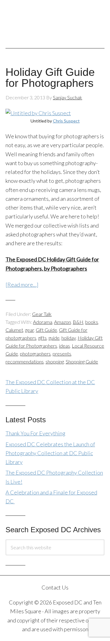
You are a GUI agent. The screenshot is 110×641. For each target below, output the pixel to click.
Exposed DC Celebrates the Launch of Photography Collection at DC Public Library (50, 453)
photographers (35, 353)
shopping (55, 361)
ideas (64, 346)
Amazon (62, 322)
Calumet (14, 330)
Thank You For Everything (35, 433)
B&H (78, 322)
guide (54, 338)
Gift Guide (46, 330)
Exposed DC (55, 21)
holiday (68, 338)
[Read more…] (22, 284)
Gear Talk (42, 314)
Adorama (42, 322)
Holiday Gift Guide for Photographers (50, 77)
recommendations (25, 361)
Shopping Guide (82, 361)
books (91, 322)
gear (29, 330)
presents (62, 353)
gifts (42, 338)
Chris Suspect (66, 120)
